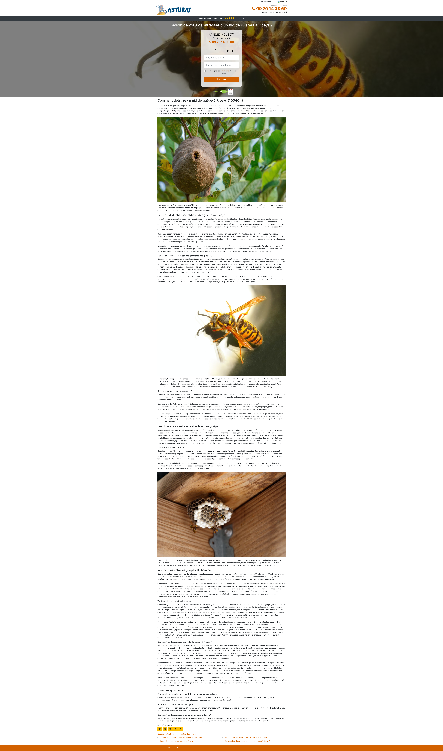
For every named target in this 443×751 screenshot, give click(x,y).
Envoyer (221, 79)
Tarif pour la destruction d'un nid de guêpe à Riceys (246, 737)
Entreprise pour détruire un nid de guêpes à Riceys (181, 737)
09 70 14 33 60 (271, 8)
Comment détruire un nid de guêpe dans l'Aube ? (177, 734)
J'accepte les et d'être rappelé (222, 72)
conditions (224, 71)
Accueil (160, 748)
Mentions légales (173, 748)
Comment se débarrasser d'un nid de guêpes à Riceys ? (247, 741)
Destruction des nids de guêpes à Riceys (176, 741)
